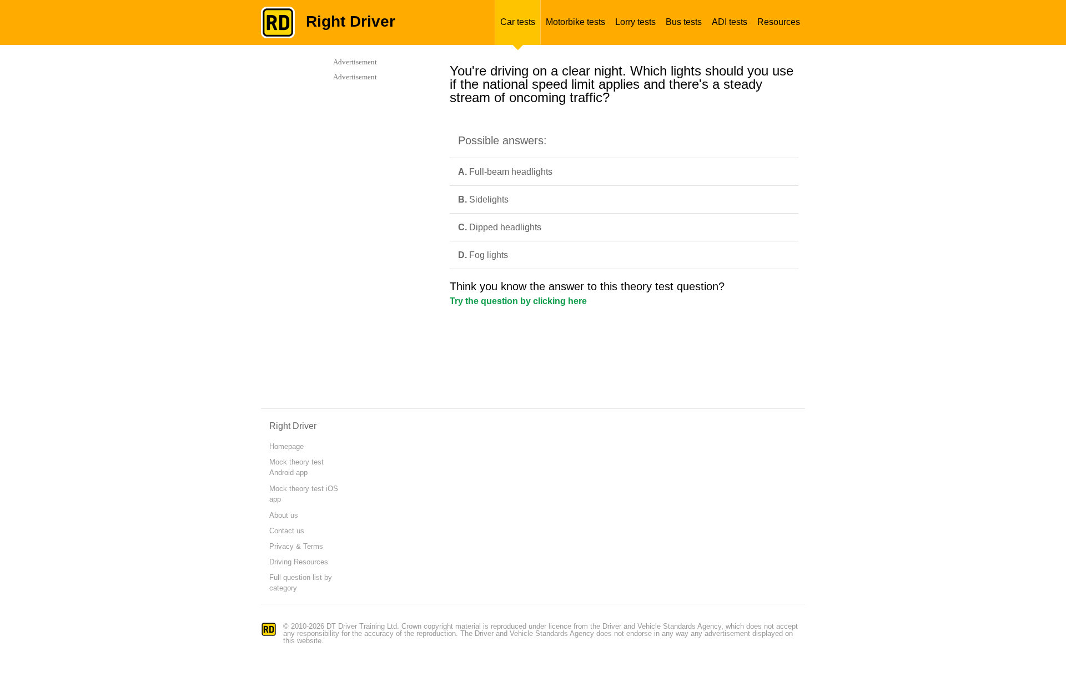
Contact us (286, 531)
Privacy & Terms (296, 546)
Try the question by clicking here (518, 301)
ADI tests (729, 22)
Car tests (517, 22)
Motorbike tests (575, 22)
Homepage (286, 446)
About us (283, 515)
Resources (778, 22)
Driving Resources (298, 562)
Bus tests (684, 22)
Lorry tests (635, 22)
